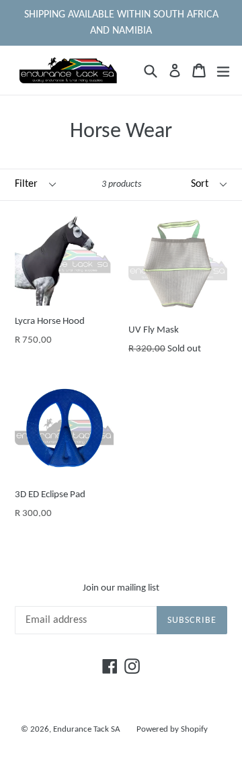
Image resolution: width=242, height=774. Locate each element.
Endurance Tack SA (86, 729)
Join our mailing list (121, 588)
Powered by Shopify (172, 729)
